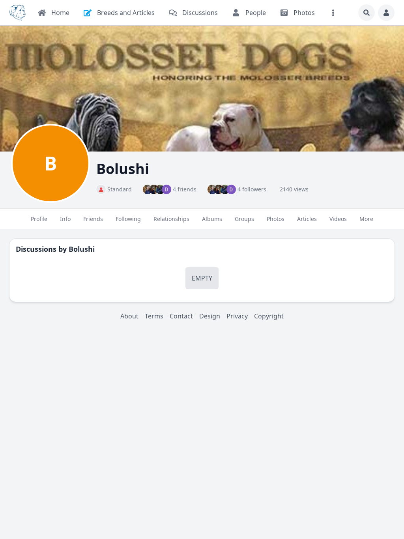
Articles (307, 219)
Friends (93, 219)
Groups (244, 219)
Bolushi (82, 249)
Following (128, 219)
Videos (338, 219)
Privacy (237, 316)
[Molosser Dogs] (17, 13)
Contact (181, 316)
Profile (39, 219)
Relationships (171, 219)
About (129, 316)
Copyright (269, 316)
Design (209, 316)
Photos (275, 219)
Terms (154, 316)
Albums (212, 219)
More (366, 219)
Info (65, 219)
